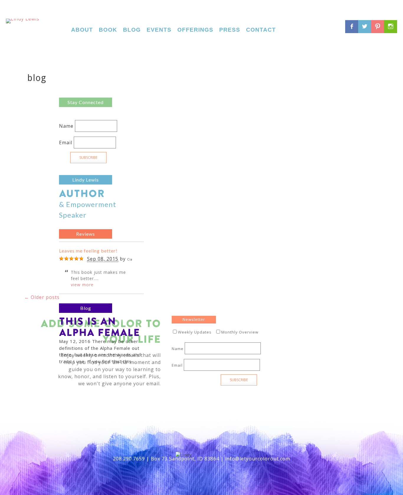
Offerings (195, 30)
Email (65, 142)
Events (159, 30)
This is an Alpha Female (99, 326)
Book (108, 30)
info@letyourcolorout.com (257, 458)
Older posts (42, 297)
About (82, 30)
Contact (261, 30)
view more (82, 284)
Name (66, 126)
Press (229, 30)
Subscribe (88, 157)
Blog (132, 30)
